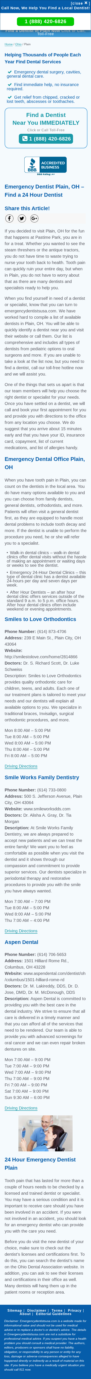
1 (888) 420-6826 (45, 21)
